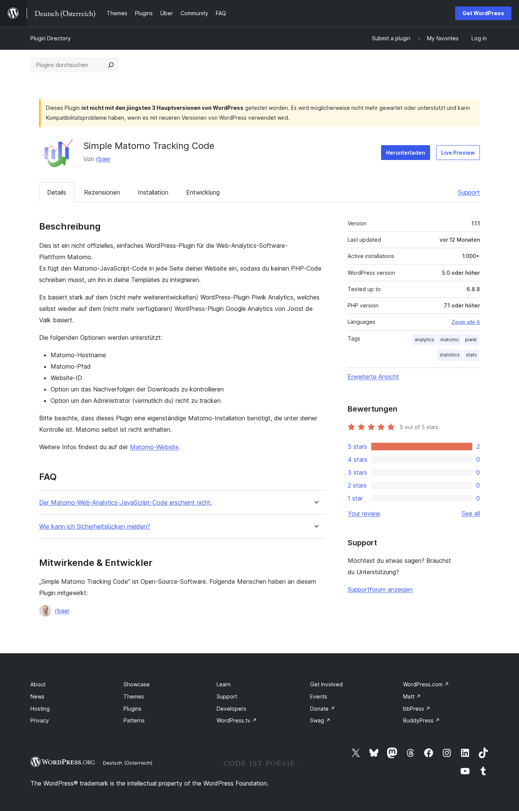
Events (318, 696)
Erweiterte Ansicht (373, 376)
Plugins (132, 708)
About (38, 684)
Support (469, 192)
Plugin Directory (50, 38)
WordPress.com (426, 684)
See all (471, 513)
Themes (133, 696)
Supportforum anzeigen (380, 589)
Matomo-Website (154, 447)
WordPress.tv (237, 720)
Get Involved (326, 684)
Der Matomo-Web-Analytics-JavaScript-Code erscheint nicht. (125, 502)
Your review (364, 513)
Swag (320, 720)
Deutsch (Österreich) (127, 763)
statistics (450, 355)
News (37, 696)
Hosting (40, 708)
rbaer (103, 159)
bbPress (416, 708)
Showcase (136, 684)
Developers (231, 708)
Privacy (39, 720)
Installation (153, 192)
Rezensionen (102, 192)
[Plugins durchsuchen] (111, 65)
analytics (424, 339)
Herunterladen (405, 152)
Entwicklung (203, 192)
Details (56, 192)
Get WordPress (483, 13)
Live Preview (458, 152)
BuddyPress (421, 720)
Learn (224, 684)
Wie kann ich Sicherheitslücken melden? (94, 526)
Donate (322, 708)
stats (471, 355)
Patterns (134, 720)
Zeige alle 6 (466, 322)
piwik (471, 339)
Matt (412, 696)
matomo (449, 339)
